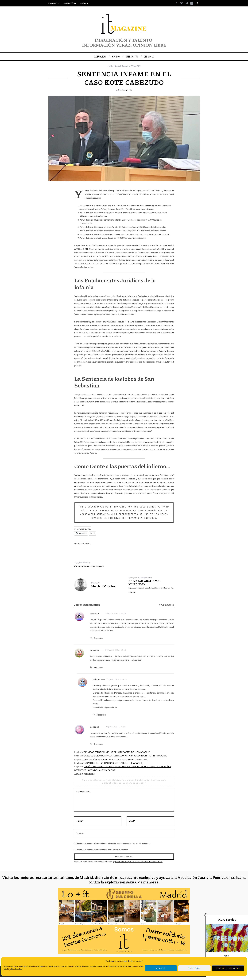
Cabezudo (78, 566)
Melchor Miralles (125, 90)
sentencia (100, 566)
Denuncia (125, 66)
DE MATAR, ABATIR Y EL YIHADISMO (145, 582)
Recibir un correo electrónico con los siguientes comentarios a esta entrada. (113, 843)
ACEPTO (160, 968)
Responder (98, 638)
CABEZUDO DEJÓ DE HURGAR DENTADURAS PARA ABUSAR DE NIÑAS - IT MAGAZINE (125, 755)
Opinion (226, 955)
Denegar (194, 968)
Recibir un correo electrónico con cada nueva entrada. (102, 849)
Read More (132, 592)
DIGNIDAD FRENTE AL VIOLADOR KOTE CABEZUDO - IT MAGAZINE (117, 752)
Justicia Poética (69, 3)
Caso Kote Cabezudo (114, 66)
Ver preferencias (228, 968)
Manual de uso (54, 3)
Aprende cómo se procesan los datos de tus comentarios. (137, 861)
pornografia (89, 566)
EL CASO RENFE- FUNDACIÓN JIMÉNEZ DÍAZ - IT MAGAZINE (113, 763)
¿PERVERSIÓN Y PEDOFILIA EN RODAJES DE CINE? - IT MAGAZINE (115, 759)
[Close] (205, 914)
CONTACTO (84, 3)
